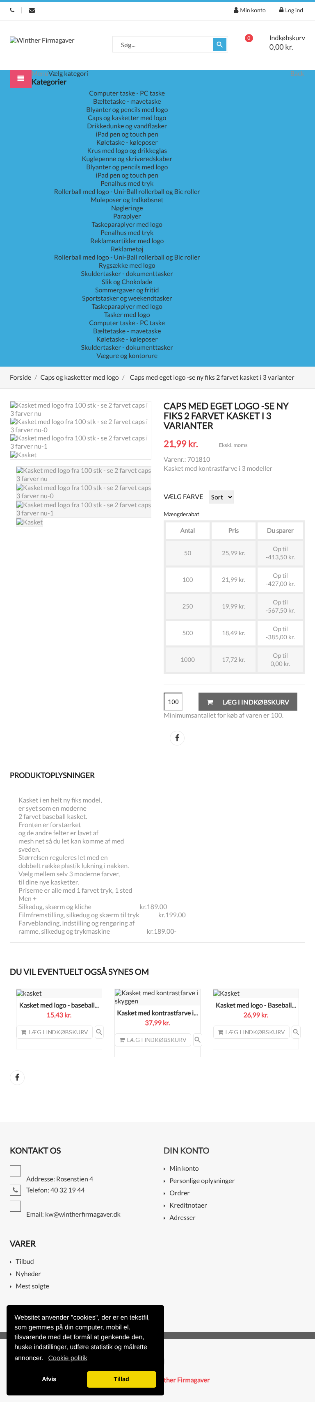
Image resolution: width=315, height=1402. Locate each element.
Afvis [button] (49, 1379)
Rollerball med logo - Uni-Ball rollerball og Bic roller (127, 192)
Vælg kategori (68, 74)
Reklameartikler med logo (127, 241)
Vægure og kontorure (127, 356)
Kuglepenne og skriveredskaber (127, 159)
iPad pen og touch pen (127, 134)
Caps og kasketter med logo (127, 118)
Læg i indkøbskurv (255, 702)
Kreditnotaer (188, 1205)
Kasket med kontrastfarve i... (157, 1013)
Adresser (182, 1218)
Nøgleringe (127, 208)
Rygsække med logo (127, 265)
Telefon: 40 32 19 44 (12, 10)
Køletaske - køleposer (127, 142)
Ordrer (179, 1193)
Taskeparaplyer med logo (127, 224)
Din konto (186, 1151)
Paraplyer (127, 216)
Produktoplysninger (52, 775)
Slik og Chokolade (127, 282)
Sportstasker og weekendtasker (127, 298)
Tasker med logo (127, 315)
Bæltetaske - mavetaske (127, 101)
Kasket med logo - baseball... (59, 1005)
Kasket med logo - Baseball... (256, 1005)
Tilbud (25, 1261)
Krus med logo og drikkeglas (127, 151)
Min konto (184, 1168)
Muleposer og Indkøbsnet (127, 200)
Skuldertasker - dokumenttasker (127, 274)
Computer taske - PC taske (127, 93)
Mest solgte (32, 1286)
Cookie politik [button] (67, 1358)
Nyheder (28, 1274)
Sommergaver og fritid (127, 290)
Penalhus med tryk (126, 183)
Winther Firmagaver (181, 1380)
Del (177, 738)
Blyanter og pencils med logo (127, 110)
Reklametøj (127, 249)
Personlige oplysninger (202, 1181)
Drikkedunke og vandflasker (127, 126)
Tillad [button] (121, 1379)
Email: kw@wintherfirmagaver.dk (32, 10)
